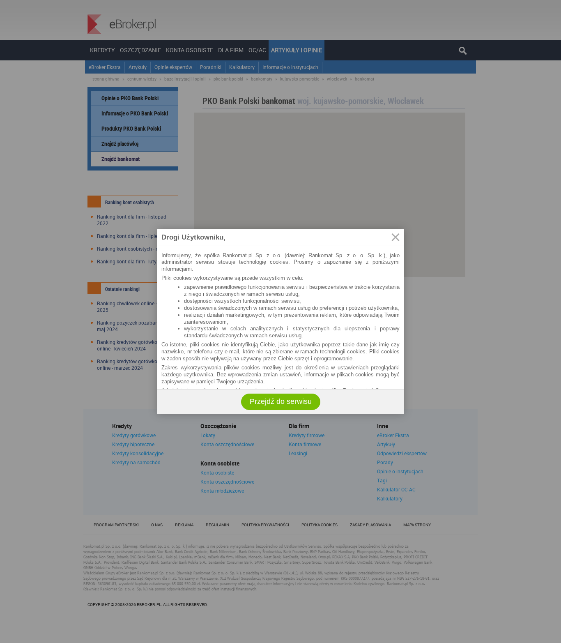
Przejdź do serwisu (281, 401)
